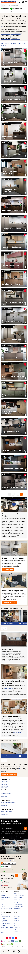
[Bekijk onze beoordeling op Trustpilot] (14, 881)
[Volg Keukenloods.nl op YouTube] (16, 938)
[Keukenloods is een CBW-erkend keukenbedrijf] (10, 943)
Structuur (20, 43)
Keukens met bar (5, 816)
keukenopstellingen (8, 688)
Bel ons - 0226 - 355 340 (9, 863)
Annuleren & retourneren (6, 901)
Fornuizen (3, 918)
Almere (15, 914)
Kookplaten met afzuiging (7, 927)
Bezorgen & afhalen (5, 897)
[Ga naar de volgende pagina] (21, 494)
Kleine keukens (4, 795)
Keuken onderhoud (18, 897)
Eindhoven (16, 918)
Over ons (3, 906)
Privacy (13, 946)
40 (18, 494)
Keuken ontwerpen (8, 569)
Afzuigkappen (4, 914)
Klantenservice (4, 893)
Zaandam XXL (17, 927)
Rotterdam (16, 922)
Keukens (16, 891)
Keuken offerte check (19, 895)
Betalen (2, 899)
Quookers (3, 929)
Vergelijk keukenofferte (9, 602)
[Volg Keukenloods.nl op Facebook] (13, 938)
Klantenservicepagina (6, 860)
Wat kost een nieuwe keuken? (8, 802)
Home (7, 11)
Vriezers (2, 930)
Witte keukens (4, 783)
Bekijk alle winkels (18, 931)
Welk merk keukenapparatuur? (8, 804)
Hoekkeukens (4, 813)
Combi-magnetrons (5, 916)
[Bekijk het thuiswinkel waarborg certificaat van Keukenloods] (3, 943)
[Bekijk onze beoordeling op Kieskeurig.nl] (14, 886)
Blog (2, 904)
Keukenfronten (17, 902)
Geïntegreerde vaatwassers (4, 921)
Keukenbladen (4, 805)
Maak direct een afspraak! (9, 774)
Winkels (16, 912)
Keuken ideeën (4, 796)
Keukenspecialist (4, 807)
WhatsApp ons (6, 866)
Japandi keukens (5, 35)
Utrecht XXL (17, 925)
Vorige (3, 11)
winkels (21, 768)
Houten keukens (4, 786)
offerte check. (18, 33)
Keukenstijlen (17, 908)
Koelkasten (3, 925)
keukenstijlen (5, 653)
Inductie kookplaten (5, 923)
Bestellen (3, 895)
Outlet (15, 910)
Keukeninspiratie (5, 38)
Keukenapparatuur (6, 912)
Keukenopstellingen (18, 906)
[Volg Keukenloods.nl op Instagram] (10, 938)
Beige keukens (15, 38)
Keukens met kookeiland (6, 811)
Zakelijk (2, 910)
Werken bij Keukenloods (6, 908)
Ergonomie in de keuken (6, 792)
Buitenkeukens (17, 893)
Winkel (2, 45)
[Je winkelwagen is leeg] (23, 2)
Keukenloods (4, 891)
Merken (2, 932)
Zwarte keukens (16, 35)
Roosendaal (17, 920)
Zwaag (15, 929)
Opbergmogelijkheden (6, 793)
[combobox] (14, 5)
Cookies (18, 946)
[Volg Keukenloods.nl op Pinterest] (7, 938)
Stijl (2, 43)
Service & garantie (5, 902)
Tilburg (15, 924)
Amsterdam (17, 916)
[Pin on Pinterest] (25, 50)
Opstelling (7, 43)
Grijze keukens (4, 784)
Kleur (14, 43)
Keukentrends (4, 798)
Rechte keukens (4, 814)
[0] (23, 2)
